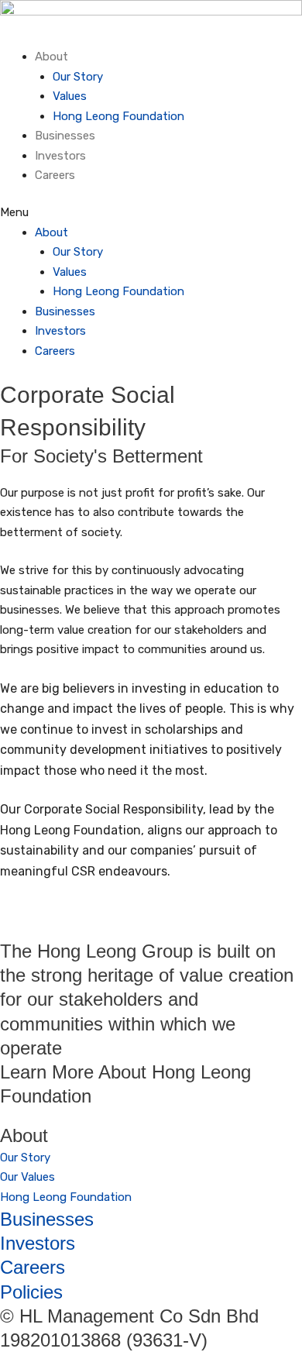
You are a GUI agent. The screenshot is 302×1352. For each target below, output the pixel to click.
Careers (55, 175)
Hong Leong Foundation (118, 116)
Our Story (78, 77)
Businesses (65, 136)
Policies (31, 1291)
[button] (151, 213)
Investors (60, 156)
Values (70, 96)
